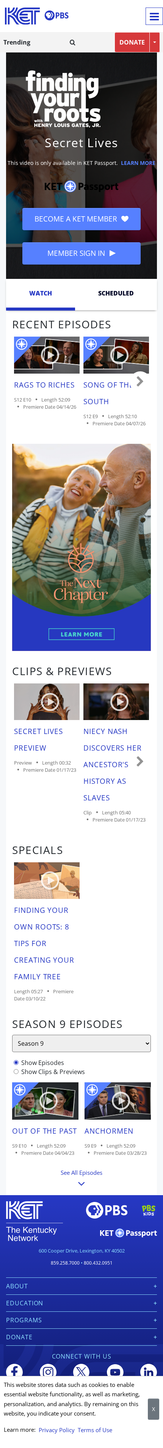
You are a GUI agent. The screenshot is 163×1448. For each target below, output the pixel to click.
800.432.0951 (98, 1263)
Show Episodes (42, 1063)
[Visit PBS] (56, 15)
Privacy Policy (57, 1430)
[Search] (72, 42)
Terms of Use (95, 1430)
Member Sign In (77, 253)
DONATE (132, 42)
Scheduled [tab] (116, 293)
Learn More (138, 162)
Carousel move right (140, 381)
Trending (16, 42)
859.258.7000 (65, 1263)
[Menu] (154, 16)
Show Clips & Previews (53, 1072)
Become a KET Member (76, 219)
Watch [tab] (40, 293)
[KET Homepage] (22, 16)
